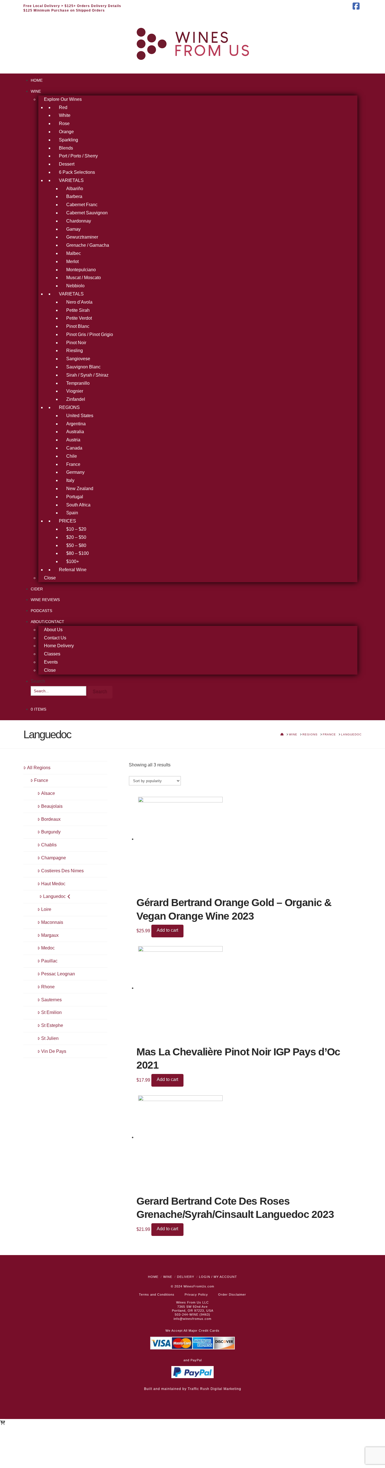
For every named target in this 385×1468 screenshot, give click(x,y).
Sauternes (51, 999)
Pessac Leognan (58, 973)
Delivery (185, 1276)
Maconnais (52, 922)
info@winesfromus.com (192, 1318)
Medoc (48, 948)
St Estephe (52, 1025)
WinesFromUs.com (198, 1286)
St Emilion (51, 1012)
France (41, 780)
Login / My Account (218, 1276)
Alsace (48, 793)
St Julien (50, 1038)
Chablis (49, 844)
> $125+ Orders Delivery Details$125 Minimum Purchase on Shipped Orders (72, 8)
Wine (167, 1276)
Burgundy (51, 831)
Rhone (48, 986)
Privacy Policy (196, 1294)
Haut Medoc (53, 883)
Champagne (53, 857)
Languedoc (54, 896)
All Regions (38, 767)
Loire (46, 909)
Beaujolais (52, 806)
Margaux (50, 935)
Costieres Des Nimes (62, 870)
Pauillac (49, 960)
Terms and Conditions (156, 1294)
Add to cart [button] (167, 930)
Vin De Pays (53, 1051)
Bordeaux (51, 819)
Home (153, 1276)
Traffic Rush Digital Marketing (214, 1389)
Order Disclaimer (232, 1294)
